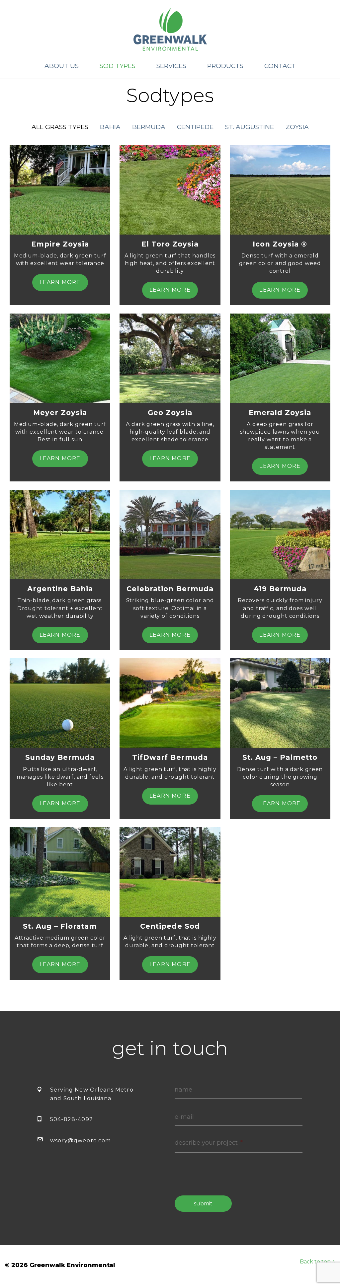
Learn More (60, 282)
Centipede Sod (170, 926)
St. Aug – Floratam (60, 926)
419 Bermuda (280, 589)
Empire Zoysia (60, 244)
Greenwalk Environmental (170, 29)
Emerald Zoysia (280, 412)
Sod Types (117, 66)
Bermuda (148, 127)
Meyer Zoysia (60, 412)
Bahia (110, 127)
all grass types (60, 127)
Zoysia (297, 127)
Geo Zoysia (170, 412)
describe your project (209, 1142)
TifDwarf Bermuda (170, 757)
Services (171, 66)
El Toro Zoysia (170, 244)
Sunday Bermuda (60, 757)
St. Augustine (249, 127)
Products (225, 66)
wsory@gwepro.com (80, 1140)
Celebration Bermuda (170, 589)
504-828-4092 (71, 1119)
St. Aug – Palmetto (279, 757)
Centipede (195, 127)
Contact (280, 66)
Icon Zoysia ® (280, 244)
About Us (61, 66)
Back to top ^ (317, 1261)
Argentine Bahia (60, 589)
